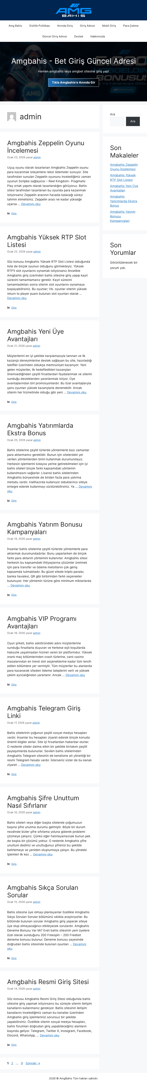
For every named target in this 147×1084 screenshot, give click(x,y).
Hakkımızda (97, 36)
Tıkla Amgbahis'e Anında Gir (73, 82)
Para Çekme (131, 25)
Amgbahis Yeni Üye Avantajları (35, 335)
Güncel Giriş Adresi (54, 36)
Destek (78, 36)
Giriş (14, 213)
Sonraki (33, 1063)
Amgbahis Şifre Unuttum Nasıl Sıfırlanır (43, 801)
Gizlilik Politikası (39, 25)
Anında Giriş (65, 25)
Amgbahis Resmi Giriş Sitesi (48, 981)
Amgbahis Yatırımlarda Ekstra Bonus (40, 429)
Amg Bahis (15, 25)
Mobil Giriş (109, 25)
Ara (112, 114)
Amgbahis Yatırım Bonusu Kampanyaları (44, 528)
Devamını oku (31, 204)
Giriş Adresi (87, 25)
